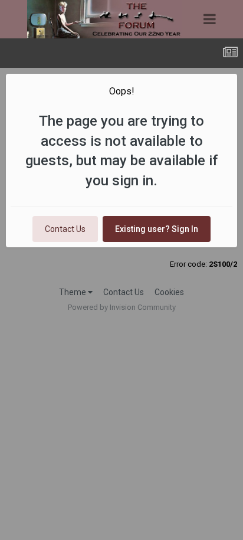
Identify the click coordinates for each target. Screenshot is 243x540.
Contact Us (65, 229)
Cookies (169, 292)
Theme (73, 292)
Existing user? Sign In (156, 229)
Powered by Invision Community (122, 307)
